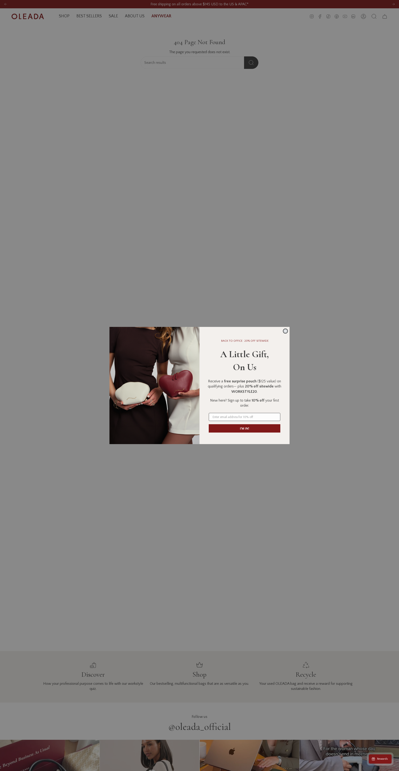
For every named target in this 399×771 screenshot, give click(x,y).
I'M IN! (244, 428)
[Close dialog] (285, 331)
